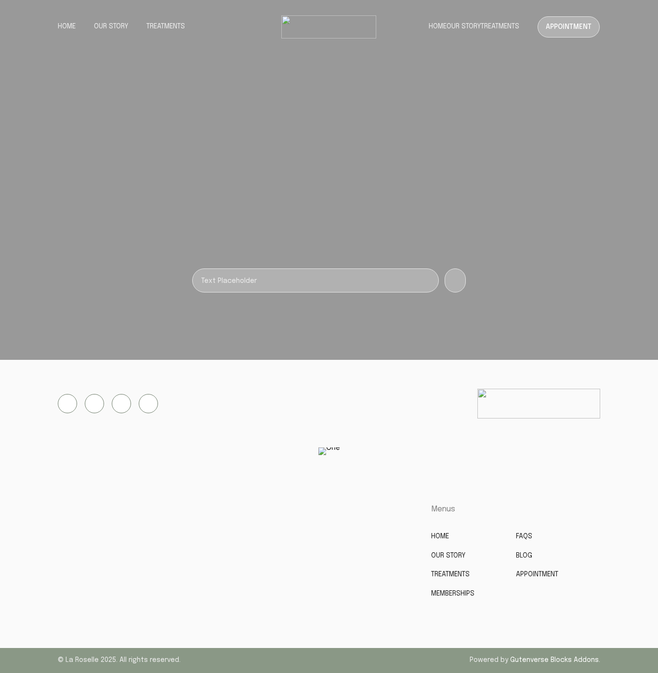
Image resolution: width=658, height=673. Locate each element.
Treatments (165, 26)
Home (67, 26)
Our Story (111, 26)
